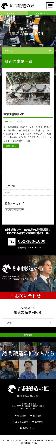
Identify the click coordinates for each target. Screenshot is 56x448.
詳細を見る (11, 146)
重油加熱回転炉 (13, 114)
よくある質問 (21, 422)
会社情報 (21, 415)
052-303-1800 (31, 241)
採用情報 (28, 335)
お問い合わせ (29, 428)
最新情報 (37, 415)
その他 (8, 192)
